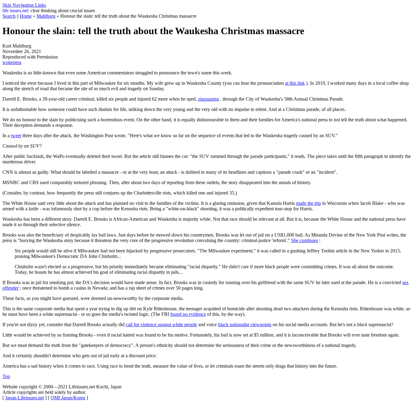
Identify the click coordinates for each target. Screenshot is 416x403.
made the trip (308, 203)
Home (26, 16)
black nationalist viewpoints (244, 324)
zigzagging (208, 99)
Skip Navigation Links (24, 5)
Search (9, 16)
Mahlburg (46, 16)
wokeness (11, 62)
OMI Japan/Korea (68, 397)
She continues (304, 240)
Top (6, 376)
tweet (16, 135)
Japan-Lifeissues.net (24, 397)
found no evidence (188, 314)
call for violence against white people (161, 324)
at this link (295, 83)
